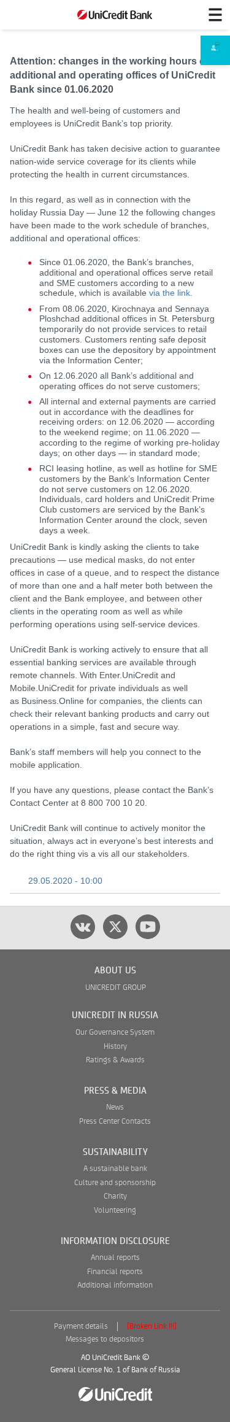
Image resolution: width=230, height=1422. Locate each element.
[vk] (83, 926)
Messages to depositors (105, 1339)
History (115, 1046)
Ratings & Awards (115, 1060)
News (115, 1107)
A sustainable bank (115, 1168)
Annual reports (115, 1257)
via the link (169, 293)
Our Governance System (115, 1032)
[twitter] (115, 926)
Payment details (81, 1326)
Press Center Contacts (115, 1121)
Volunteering (115, 1210)
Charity (115, 1196)
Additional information (115, 1285)
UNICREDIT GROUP (115, 987)
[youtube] (148, 926)
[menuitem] (216, 51)
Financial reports (115, 1272)
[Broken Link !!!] (152, 1326)
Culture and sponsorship (115, 1183)
